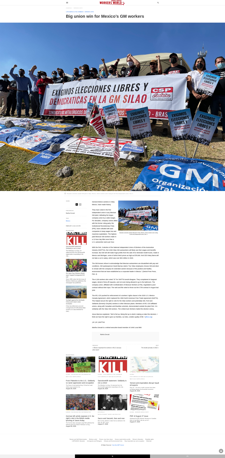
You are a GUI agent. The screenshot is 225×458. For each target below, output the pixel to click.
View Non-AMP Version (118, 445)
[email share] (80, 204)
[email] (187, 456)
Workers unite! (78, 8)
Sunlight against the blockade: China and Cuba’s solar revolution (75, 302)
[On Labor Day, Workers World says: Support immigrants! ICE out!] (76, 265)
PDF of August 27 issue (139, 416)
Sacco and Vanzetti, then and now (111, 418)
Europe (68, 412)
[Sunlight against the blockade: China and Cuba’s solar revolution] (76, 292)
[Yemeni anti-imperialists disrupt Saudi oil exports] (144, 364)
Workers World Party (142, 412)
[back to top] (221, 451)
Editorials (101, 412)
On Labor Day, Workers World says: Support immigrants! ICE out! (75, 275)
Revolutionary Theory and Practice (109, 414)
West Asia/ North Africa (73, 376)
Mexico (68, 221)
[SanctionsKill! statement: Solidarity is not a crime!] (76, 238)
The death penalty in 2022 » (150, 347)
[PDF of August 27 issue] (144, 402)
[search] (158, 3)
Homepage (69, 8)
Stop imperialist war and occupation (109, 376)
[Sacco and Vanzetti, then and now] (112, 402)
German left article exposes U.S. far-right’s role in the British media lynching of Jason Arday (80, 418)
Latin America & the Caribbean (74, 11)
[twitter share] (77, 204)
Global (68, 374)
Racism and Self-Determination (81, 374)
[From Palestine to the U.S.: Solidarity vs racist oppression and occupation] (80, 364)
